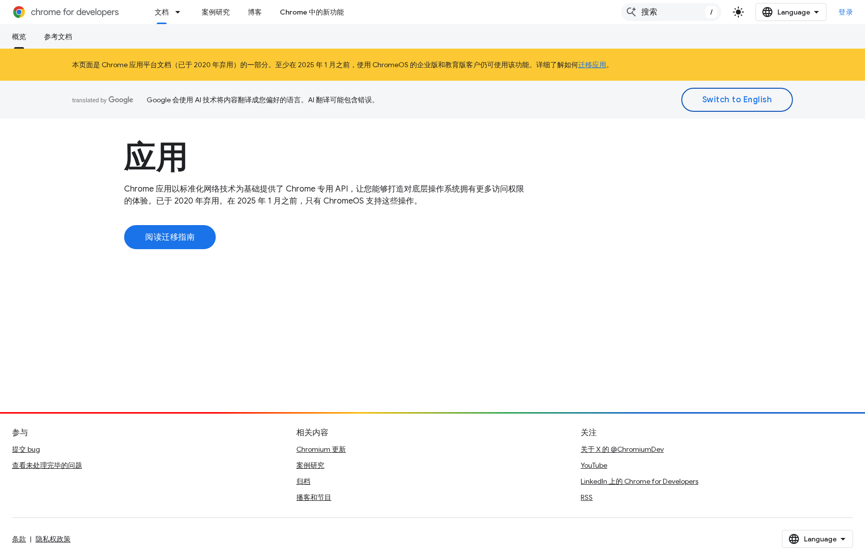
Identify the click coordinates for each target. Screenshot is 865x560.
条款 (19, 539)
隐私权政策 (53, 539)
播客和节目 (313, 497)
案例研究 (216, 12)
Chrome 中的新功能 (312, 12)
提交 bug (26, 449)
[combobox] (671, 12)
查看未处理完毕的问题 (47, 465)
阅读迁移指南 (170, 237)
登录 (845, 12)
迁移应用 (592, 64)
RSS (587, 497)
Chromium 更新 (321, 449)
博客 (255, 12)
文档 (162, 12)
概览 (19, 36)
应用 (156, 157)
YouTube (594, 465)
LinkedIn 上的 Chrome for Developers (639, 481)
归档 (303, 481)
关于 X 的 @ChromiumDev (622, 449)
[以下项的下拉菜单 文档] (181, 12)
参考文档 (58, 36)
